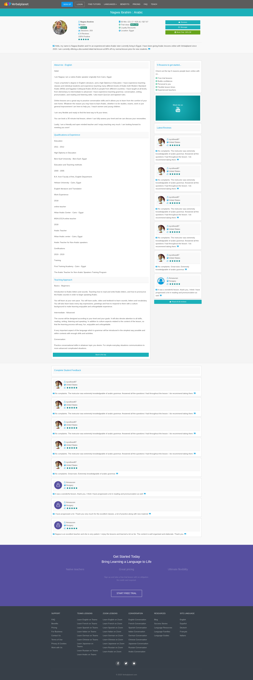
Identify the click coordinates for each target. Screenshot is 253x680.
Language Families (162, 631)
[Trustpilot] (134, 663)
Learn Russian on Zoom (113, 647)
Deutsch (183, 628)
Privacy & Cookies (58, 643)
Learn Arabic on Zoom (112, 652)
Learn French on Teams (87, 623)
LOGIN (80, 4)
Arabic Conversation (136, 652)
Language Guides (161, 635)
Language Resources (163, 628)
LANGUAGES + (110, 4)
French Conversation (137, 623)
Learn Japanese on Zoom (113, 643)
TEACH (154, 4)
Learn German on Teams (87, 635)
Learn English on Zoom (112, 620)
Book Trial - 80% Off (183, 32)
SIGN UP (67, 4)
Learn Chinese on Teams (87, 640)
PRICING (136, 4)
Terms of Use (56, 640)
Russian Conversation (137, 647)
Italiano (183, 635)
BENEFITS (124, 4)
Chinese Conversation (137, 640)
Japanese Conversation (138, 643)
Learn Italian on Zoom (112, 631)
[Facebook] (118, 663)
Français (183, 631)
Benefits (54, 623)
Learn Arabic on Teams (86, 654)
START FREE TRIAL (127, 593)
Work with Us (56, 647)
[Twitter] (126, 663)
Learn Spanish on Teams (87, 628)
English (183, 620)
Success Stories (160, 623)
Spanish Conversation (137, 628)
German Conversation (137, 635)
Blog (156, 620)
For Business (56, 631)
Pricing (54, 628)
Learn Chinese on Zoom (113, 640)
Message (183, 27)
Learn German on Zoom (113, 635)
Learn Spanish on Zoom (113, 628)
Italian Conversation (136, 631)
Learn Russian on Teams (87, 650)
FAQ (145, 4)
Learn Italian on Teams (86, 631)
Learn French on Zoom (112, 623)
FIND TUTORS (94, 4)
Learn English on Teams (87, 620)
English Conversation (137, 620)
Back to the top (101, 355)
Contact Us (56, 635)
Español (183, 623)
